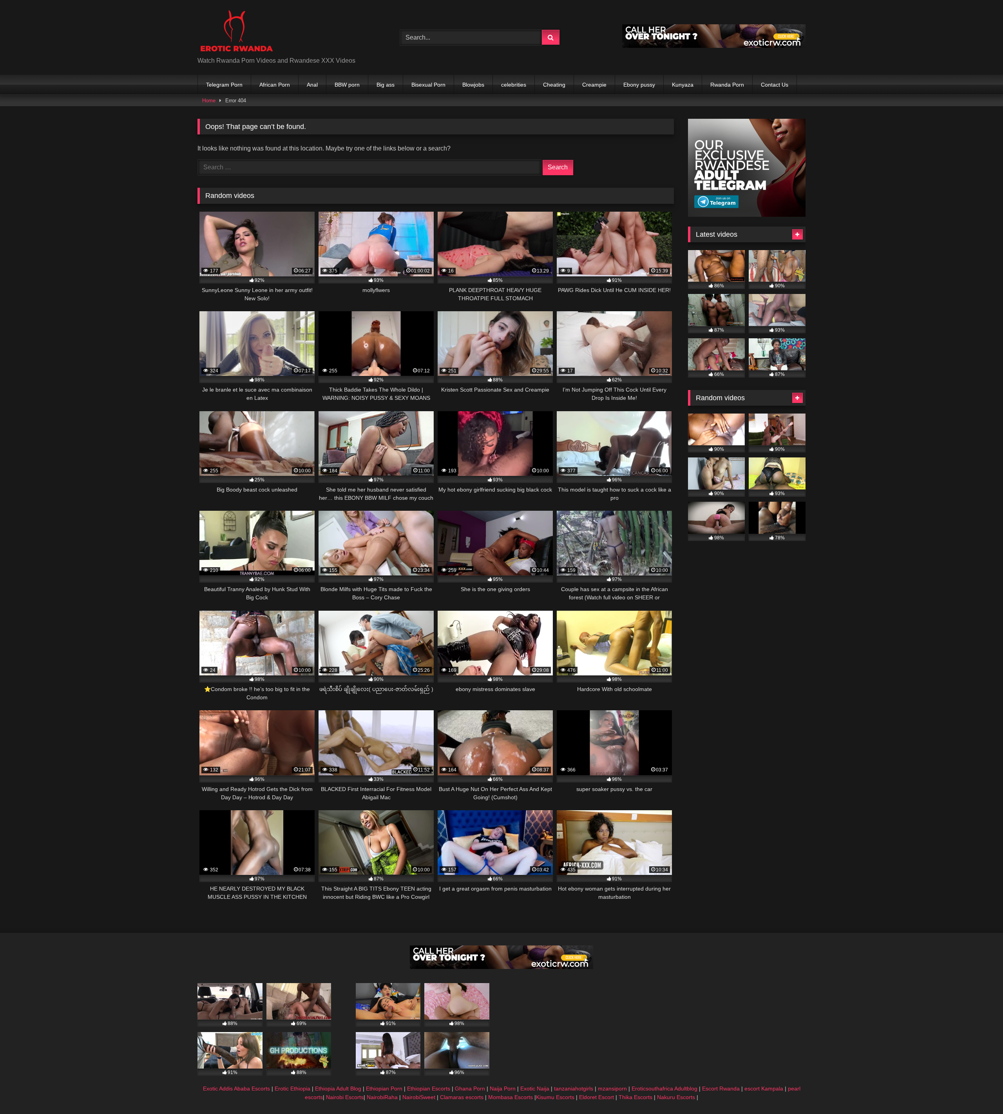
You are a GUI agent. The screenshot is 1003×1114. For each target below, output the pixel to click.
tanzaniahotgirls (573, 1088)
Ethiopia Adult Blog (338, 1088)
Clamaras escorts (461, 1097)
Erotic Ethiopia (292, 1088)
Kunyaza (682, 85)
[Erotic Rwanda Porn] (236, 31)
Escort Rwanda (721, 1088)
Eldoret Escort (597, 1097)
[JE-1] (747, 214)
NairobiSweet (418, 1097)
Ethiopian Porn (384, 1088)
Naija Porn (503, 1088)
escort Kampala (763, 1088)
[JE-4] (714, 45)
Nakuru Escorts (676, 1097)
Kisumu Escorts (555, 1097)
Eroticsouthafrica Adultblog (664, 1088)
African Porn (274, 85)
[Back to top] (978, 1090)
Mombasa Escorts (510, 1097)
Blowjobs (473, 85)
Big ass (386, 85)
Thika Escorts (635, 1097)
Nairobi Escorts (345, 1097)
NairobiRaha (382, 1097)
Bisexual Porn (428, 85)
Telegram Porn (224, 85)
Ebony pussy (639, 85)
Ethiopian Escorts (428, 1088)
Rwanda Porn (727, 85)
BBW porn (347, 85)
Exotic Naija (534, 1088)
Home (208, 100)
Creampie (594, 85)
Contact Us (774, 85)
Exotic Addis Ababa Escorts (236, 1088)
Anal (312, 85)
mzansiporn (612, 1088)
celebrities (513, 85)
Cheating (554, 85)
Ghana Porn (470, 1088)
